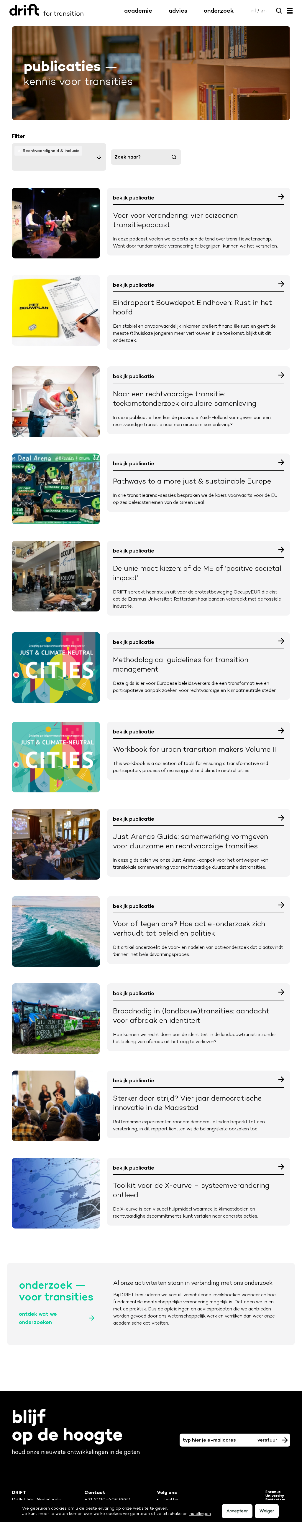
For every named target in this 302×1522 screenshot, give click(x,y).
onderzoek (219, 10)
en (263, 10)
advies (178, 10)
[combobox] (59, 157)
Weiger (267, 1510)
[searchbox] (59, 162)
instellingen (200, 1513)
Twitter (171, 1499)
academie (138, 10)
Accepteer (237, 1510)
